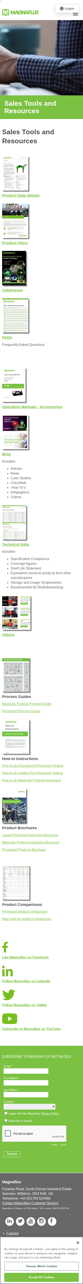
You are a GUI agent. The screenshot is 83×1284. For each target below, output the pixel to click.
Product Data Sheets (21, 195)
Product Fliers (15, 243)
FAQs (7, 337)
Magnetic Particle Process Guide (27, 704)
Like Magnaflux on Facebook (25, 957)
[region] (41, 1260)
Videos (8, 635)
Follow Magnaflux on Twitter (24, 1005)
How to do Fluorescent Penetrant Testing (32, 766)
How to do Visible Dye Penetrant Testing (32, 773)
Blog (6, 454)
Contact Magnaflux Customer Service (30, 1203)
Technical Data (15, 544)
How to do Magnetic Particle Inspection (31, 780)
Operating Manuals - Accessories (32, 407)
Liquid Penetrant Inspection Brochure (30, 835)
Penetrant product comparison (24, 911)
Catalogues (12, 290)
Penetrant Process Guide (21, 711)
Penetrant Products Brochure (24, 850)
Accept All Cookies (41, 1277)
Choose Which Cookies (41, 1266)
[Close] (78, 1242)
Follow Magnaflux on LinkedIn (26, 981)
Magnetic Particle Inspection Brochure (30, 842)
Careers (12, 1233)
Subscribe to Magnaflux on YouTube (31, 1029)
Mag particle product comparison (26, 919)
